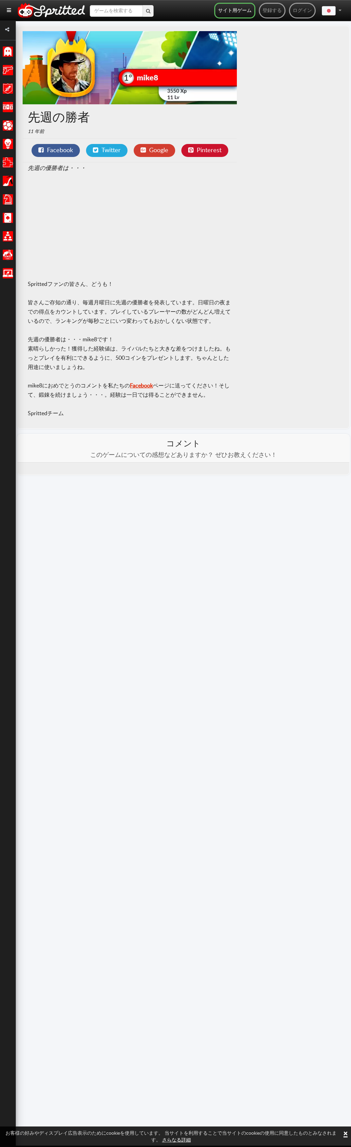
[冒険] (6, 88)
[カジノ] (6, 218)
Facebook (141, 385)
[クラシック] (6, 52)
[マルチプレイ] (6, 236)
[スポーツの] (6, 125)
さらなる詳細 (176, 1140)
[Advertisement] (130, 227)
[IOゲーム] (6, 273)
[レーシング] (6, 107)
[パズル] (6, 162)
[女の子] (6, 181)
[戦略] (6, 144)
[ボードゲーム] (6, 199)
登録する (272, 10)
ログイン (302, 10)
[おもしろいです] (6, 255)
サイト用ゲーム (235, 10)
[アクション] (6, 70)
